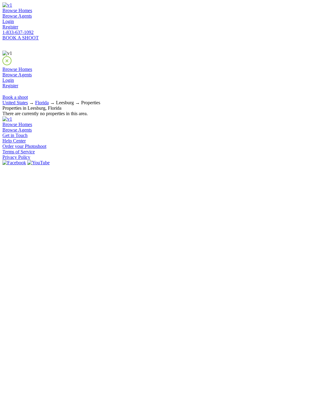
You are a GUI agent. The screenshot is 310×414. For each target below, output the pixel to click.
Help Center (14, 140)
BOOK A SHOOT (20, 37)
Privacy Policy (16, 157)
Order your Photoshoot (24, 146)
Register (10, 26)
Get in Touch (15, 135)
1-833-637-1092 (18, 32)
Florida (42, 102)
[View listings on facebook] (14, 162)
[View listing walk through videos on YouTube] (38, 162)
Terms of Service (18, 151)
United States (15, 102)
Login (8, 21)
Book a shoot (15, 97)
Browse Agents (17, 15)
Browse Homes (17, 10)
